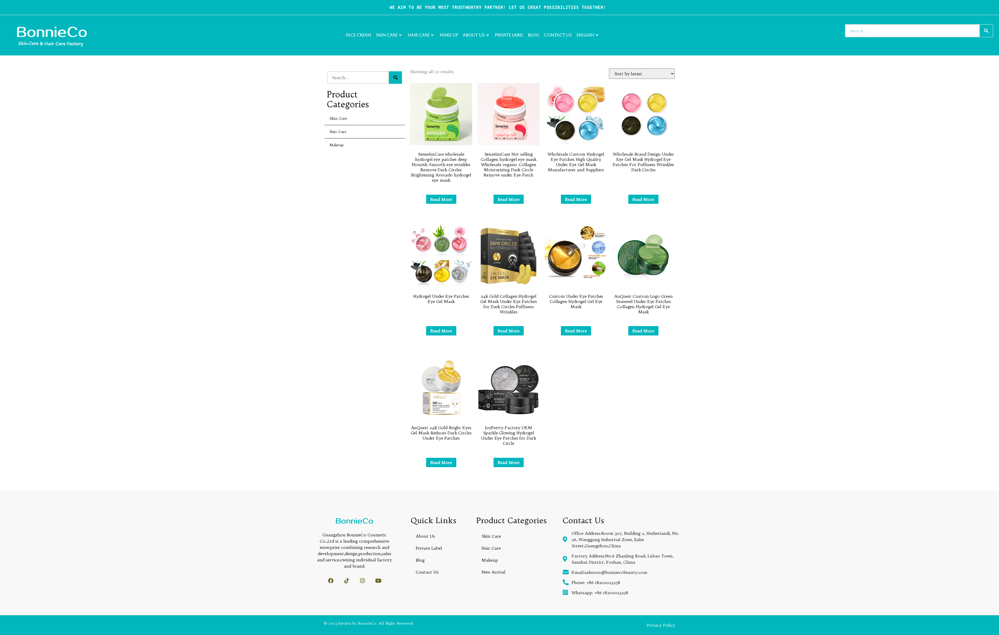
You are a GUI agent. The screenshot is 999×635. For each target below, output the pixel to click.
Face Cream (358, 35)
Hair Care (419, 35)
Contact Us (558, 35)
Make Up (449, 35)
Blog (533, 35)
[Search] (986, 30)
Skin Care (387, 35)
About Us (474, 35)
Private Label (509, 35)
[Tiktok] (346, 580)
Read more (441, 199)
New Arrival (493, 572)
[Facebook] (331, 580)
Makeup (337, 145)
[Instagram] (362, 580)
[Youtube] (378, 580)
